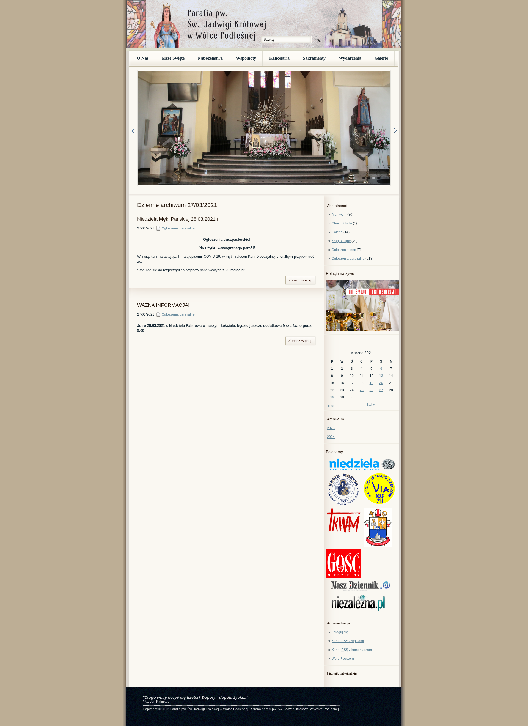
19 (371, 383)
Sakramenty (314, 58)
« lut (331, 406)
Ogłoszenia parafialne (348, 259)
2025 (331, 428)
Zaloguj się (340, 632)
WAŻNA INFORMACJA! (163, 305)
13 (381, 376)
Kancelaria (279, 58)
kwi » (371, 405)
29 (332, 397)
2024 (331, 437)
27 (381, 390)
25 (362, 390)
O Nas (142, 58)
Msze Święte (173, 58)
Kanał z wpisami (348, 641)
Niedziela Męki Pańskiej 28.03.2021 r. (178, 219)
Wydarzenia (350, 58)
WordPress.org (343, 659)
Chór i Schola (342, 223)
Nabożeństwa (210, 58)
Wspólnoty (246, 58)
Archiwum (339, 215)
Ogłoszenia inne (344, 250)
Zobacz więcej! (300, 280)
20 (381, 383)
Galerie (381, 58)
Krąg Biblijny (341, 241)
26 (371, 390)
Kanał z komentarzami (352, 650)
